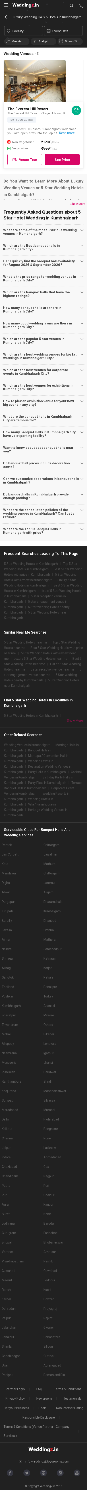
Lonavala (50, 1043)
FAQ (39, 1389)
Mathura (50, 864)
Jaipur (6, 1148)
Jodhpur (49, 1280)
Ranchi (6, 1289)
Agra (5, 1204)
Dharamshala (53, 902)
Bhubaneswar (53, 1242)
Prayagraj (50, 1308)
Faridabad (51, 1233)
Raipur (6, 1318)
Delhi (5, 1119)
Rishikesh (8, 1072)
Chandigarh (10, 1176)
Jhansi (48, 1062)
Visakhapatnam (13, 1261)
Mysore (49, 1015)
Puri (46, 1185)
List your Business (16, 1408)
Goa (46, 1166)
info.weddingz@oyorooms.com (47, 1461)
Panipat (7, 1375)
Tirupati (7, 911)
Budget (43, 41)
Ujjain (5, 1365)
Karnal (6, 1299)
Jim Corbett (10, 854)
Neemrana (9, 1053)
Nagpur (49, 1176)
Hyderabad (51, 1119)
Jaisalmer (51, 854)
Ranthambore (11, 1081)
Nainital (7, 949)
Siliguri (48, 1346)
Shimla (7, 1346)
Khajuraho (9, 1091)
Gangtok (8, 977)
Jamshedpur (53, 949)
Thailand (8, 987)
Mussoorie (9, 1062)
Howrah (49, 1299)
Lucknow (50, 1148)
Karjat (48, 968)
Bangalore (51, 1129)
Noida (48, 1214)
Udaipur (49, 1195)
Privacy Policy (15, 1398)
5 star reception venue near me (53, 669)
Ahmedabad (52, 1157)
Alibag (6, 968)
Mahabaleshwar (55, 1091)
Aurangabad (52, 1365)
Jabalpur (8, 1337)
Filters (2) (71, 41)
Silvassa (49, 1100)
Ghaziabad (9, 1166)
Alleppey (8, 1043)
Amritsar (50, 1252)
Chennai (7, 1138)
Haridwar (50, 1072)
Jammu (49, 883)
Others (48, 1025)
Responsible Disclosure (39, 1417)
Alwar (6, 892)
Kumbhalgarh (11, 1006)
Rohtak (7, 845)
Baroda (49, 1223)
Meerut (7, 1280)
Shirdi (48, 1081)
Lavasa (7, 930)
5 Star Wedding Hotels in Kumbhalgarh (31, 564)
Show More (77, 203)
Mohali (6, 1034)
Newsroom (44, 1398)
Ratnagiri (50, 958)
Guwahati (8, 1271)
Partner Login (15, 1389)
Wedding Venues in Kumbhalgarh (27, 745)
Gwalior (49, 1327)
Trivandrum (10, 1025)
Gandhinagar (11, 1356)
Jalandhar (9, 1327)
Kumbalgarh (52, 911)
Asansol (49, 1006)
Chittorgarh (52, 845)
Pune (47, 1138)
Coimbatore (52, 1337)
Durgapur (8, 902)
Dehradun (9, 1308)
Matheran (50, 939)
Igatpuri (49, 1053)
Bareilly (7, 920)
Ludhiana (8, 1223)
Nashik (48, 1261)
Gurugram (9, 1233)
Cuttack (49, 1356)
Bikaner (49, 1034)
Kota (5, 864)
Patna (6, 1185)
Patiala (48, 977)
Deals (42, 1408)
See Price (62, 160)
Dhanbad (50, 920)
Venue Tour (28, 160)
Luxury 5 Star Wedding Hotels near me (40, 658)
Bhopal (7, 1242)
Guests (17, 41)
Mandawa (9, 873)
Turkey (48, 996)
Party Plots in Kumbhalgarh (47, 783)
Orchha (49, 930)
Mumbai (49, 1110)
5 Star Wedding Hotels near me (26, 642)
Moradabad (10, 1110)
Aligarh (49, 892)
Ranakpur (50, 987)
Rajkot (48, 1318)
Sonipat (7, 1100)
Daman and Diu (54, 1375)
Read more (67, 133)
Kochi (47, 1289)
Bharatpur (9, 1015)
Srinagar (8, 958)
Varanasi (8, 1252)
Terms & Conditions (67, 1389)
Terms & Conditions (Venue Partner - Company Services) (36, 1431)
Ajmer (6, 939)
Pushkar (7, 996)
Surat (6, 1214)
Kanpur (49, 1204)
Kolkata (7, 1129)
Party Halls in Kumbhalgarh (47, 772)
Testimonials (72, 1398)
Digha (6, 883)
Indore (6, 1157)
